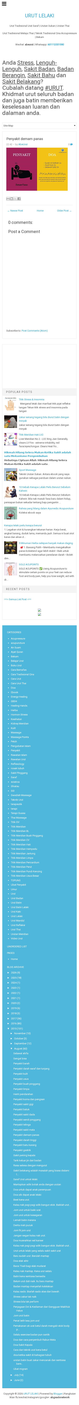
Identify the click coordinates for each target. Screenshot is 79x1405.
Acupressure (18, 638)
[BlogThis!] (12, 199)
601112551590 (56, 44)
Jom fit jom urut (22, 1230)
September (20, 1043)
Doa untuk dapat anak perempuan (32, 1189)
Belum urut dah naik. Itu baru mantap (33, 1281)
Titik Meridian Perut (21, 866)
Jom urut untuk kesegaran (27, 1215)
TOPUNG (16, 880)
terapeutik (16, 804)
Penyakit (15, 750)
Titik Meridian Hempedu (24, 848)
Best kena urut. (21, 1199)
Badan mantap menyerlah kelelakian (33, 1286)
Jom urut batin (21, 1315)
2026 (13, 972)
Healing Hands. (19, 705)
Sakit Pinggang (19, 772)
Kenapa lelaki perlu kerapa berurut (23, 525)
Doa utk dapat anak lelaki (27, 1194)
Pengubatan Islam (21, 746)
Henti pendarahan (23, 1094)
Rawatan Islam (19, 755)
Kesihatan (16, 719)
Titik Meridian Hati (21, 844)
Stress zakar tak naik (24, 1296)
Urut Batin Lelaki (20, 907)
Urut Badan (17, 898)
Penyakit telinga (22, 1124)
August (18, 1048)
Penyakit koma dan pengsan (29, 1099)
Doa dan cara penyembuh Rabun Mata (34, 1339)
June (17, 1380)
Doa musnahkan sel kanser (28, 1240)
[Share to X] (15, 199)
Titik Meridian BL (20, 831)
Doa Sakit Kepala (22, 1344)
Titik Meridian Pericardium (25, 862)
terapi (14, 808)
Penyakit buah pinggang (26, 1083)
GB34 (14, 701)
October (18, 1038)
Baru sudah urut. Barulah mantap (31, 1255)
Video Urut (17, 938)
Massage (16, 732)
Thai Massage (18, 817)
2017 (13, 1018)
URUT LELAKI (39, 15)
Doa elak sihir (20, 1260)
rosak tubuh (17, 768)
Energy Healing (19, 696)
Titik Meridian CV (20, 840)
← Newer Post (15, 210)
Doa (13, 687)
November (20, 1033)
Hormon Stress (19, 714)
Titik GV (15, 822)
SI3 (12, 790)
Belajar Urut (17, 660)
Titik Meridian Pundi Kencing (26, 871)
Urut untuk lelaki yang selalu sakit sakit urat (37, 1250)
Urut (13, 893)
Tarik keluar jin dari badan (27, 1160)
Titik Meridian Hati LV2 (31, 434)
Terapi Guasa (18, 813)
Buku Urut (16, 665)
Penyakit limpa (21, 1089)
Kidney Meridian (20, 723)
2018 (13, 1013)
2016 (13, 1023)
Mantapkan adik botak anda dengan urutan (37, 1184)
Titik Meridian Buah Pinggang (27, 835)
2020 (13, 1003)
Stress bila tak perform (26, 1301)
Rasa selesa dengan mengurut (30, 1165)
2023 (13, 987)
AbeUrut (23, 144)
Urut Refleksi (18, 925)
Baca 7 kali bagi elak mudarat (29, 1266)
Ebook (14, 692)
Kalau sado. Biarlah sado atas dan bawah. (36, 1291)
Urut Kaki (16, 911)
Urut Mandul (17, 920)
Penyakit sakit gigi (23, 1104)
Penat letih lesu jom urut (26, 1320)
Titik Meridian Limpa (22, 857)
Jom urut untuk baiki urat (27, 1210)
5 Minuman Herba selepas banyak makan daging (46, 543)
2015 (13, 1028)
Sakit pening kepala (24, 1155)
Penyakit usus (21, 1078)
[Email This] (8, 199)
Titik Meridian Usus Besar (25, 875)
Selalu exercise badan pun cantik (31, 1334)
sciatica (15, 781)
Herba (14, 710)
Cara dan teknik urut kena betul (30, 1349)
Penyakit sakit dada (24, 1114)
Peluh (14, 741)
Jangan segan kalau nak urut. (29, 1235)
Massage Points (20, 737)
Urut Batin (16, 902)
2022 (13, 993)
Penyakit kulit (20, 1073)
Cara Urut (16, 678)
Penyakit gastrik (22, 1150)
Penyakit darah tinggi (24, 1140)
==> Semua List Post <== (17, 599)
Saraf (14, 777)
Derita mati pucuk (23, 1225)
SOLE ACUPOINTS (29, 564)
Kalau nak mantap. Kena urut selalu (32, 1271)
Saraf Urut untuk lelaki (25, 1179)
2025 (13, 977)
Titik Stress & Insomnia (31, 399)
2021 (13, 998)
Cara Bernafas (18, 669)
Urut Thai (16, 929)
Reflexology (17, 764)
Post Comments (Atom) (35, 330)
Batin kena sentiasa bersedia (29, 1276)
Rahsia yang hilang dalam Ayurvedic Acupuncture (46, 508)
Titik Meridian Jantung (23, 853)
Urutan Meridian (19, 934)
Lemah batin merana (24, 1220)
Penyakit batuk (21, 1109)
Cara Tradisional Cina (22, 674)
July (16, 1375)
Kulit (13, 728)
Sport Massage (27, 470)
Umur (14, 889)
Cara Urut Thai (18, 683)
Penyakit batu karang (24, 1145)
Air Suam (16, 647)
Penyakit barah (21, 1063)
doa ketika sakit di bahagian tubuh (32, 1355)
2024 (13, 982)
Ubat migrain (20, 1368)
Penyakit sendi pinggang (27, 1119)
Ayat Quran (17, 651)
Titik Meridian (18, 826)
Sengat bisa (20, 1058)
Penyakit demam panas (24, 139)
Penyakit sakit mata (24, 1129)
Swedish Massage (21, 795)
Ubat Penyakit (18, 884)
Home (40, 210)
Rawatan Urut (18, 759)
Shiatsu (15, 786)
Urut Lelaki (17, 916)
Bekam (15, 656)
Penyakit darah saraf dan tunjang (31, 1068)
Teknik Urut (17, 799)
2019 (13, 1008)
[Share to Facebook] (19, 199)
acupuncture (18, 643)
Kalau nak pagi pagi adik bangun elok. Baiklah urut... (42, 1204)
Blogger (57, 1393)
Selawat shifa (20, 1053)
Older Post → (64, 210)
